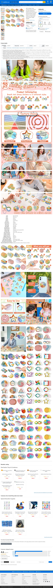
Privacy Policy (35, 577)
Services (13, 579)
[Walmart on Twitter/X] (45, 581)
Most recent (6, 561)
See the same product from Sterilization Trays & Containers (43, 492)
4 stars (13, 552)
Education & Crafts (17, 6)
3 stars (13, 553)
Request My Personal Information (36, 581)
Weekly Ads (39, 571)
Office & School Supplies (11, 6)
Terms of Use (34, 576)
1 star (13, 555)
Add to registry (48, 31)
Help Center (26, 571)
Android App (45, 577)
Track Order (32, 571)
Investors (2, 580)
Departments (13, 576)
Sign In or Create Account (17, 571)
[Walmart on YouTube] (47, 581)
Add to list (41, 31)
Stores (12, 577)
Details (46, 29)
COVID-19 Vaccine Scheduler (26, 576)
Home (1, 6)
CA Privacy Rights (35, 579)
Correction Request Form (6, 543)
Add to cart (45, 13)
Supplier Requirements (4, 583)
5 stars (13, 551)
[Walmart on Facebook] (43, 581)
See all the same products (48, 537)
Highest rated (12, 561)
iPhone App (44, 576)
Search (50, 561)
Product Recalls (24, 582)
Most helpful (18, 561)
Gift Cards (13, 582)
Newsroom (2, 579)
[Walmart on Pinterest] (49, 581)
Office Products (5, 6)
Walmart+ (13, 580)
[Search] (44, 2)
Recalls (23, 579)
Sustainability (3, 582)
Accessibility (24, 580)
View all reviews (4, 558)
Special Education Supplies (29, 47)
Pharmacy (23, 577)
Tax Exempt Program (25, 583)
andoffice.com (28, 28)
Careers (2, 577)
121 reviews (33, 20)
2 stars (13, 554)
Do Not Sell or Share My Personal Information (36, 584)
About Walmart (3, 576)
